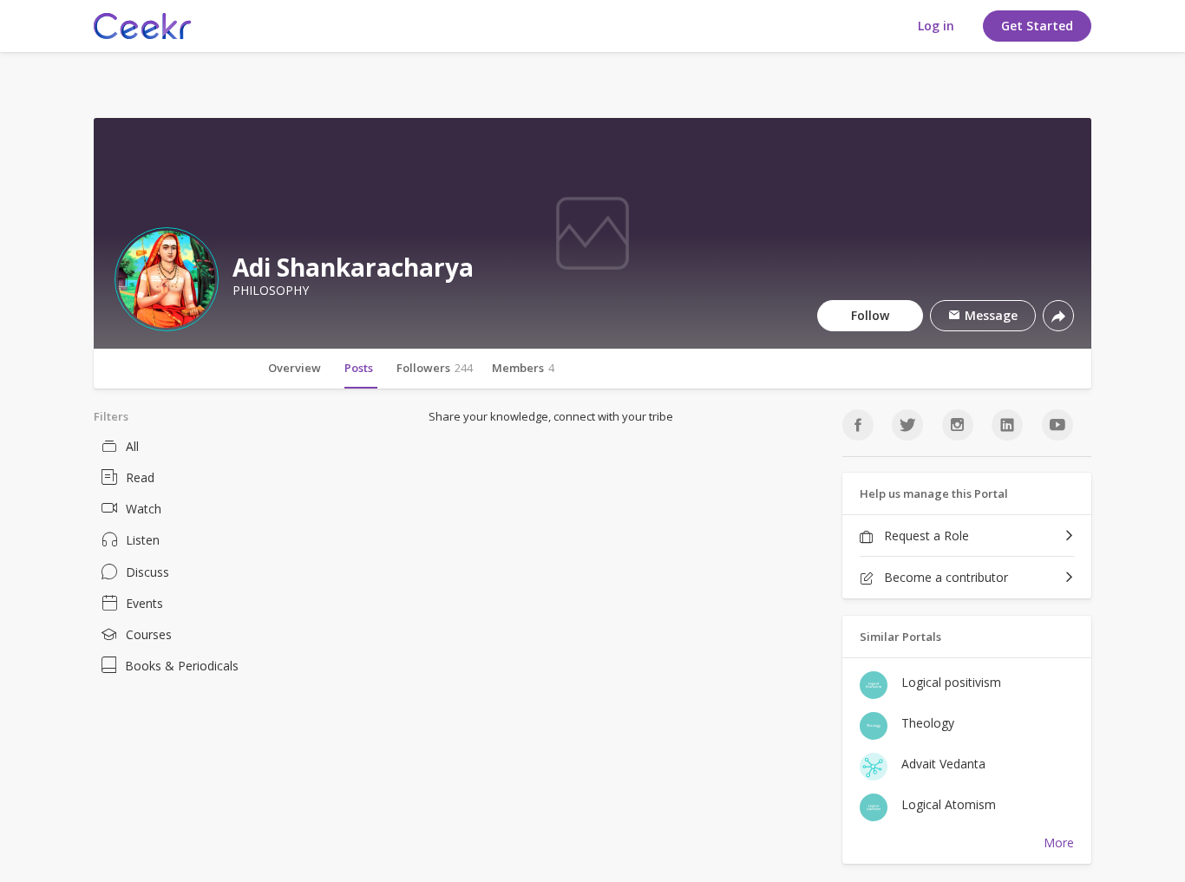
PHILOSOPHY (270, 290)
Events (144, 603)
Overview (294, 368)
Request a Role (925, 535)
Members (523, 368)
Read (140, 477)
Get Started (1037, 25)
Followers (434, 368)
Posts (358, 368)
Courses (149, 634)
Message (989, 315)
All (132, 446)
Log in (936, 25)
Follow (870, 315)
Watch (143, 508)
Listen (143, 540)
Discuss (147, 572)
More (1059, 842)
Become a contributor (944, 577)
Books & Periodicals (182, 665)
